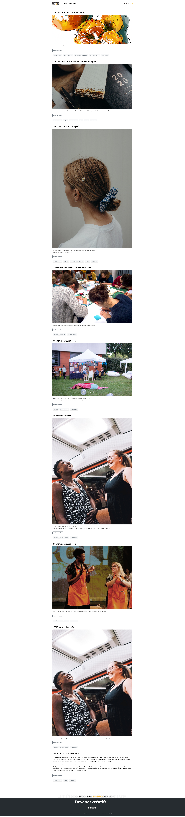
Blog (70, 3)
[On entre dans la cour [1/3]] (92, 577)
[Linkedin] (91, 808)
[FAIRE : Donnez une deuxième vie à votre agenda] (92, 86)
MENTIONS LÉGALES (92, 813)
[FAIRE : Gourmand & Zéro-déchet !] (92, 29)
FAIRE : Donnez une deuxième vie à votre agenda (75, 61)
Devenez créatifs (92, 802)
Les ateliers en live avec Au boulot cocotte (71, 267)
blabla (65, 780)
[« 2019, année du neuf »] (92, 682)
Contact (74, 3)
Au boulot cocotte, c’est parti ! (66, 753)
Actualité (56, 334)
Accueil (66, 3)
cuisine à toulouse (68, 55)
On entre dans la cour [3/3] (64, 340)
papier (65, 120)
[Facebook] (88, 808)
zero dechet (105, 55)
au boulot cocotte (57, 55)
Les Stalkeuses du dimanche (81, 55)
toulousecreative (73, 120)
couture (66, 261)
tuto (81, 120)
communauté (72, 780)
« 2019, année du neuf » (63, 627)
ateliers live (62, 334)
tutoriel (86, 120)
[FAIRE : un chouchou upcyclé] (92, 188)
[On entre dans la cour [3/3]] (92, 369)
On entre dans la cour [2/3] (64, 415)
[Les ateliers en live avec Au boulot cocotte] (92, 296)
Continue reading (57, 50)
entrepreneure (74, 409)
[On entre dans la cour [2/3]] (92, 471)
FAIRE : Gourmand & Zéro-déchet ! (68, 12)
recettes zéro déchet (94, 55)
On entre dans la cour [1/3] (64, 543)
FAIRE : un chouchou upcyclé (65, 126)
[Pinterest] (95, 808)
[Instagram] (93, 808)
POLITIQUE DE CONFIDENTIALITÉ (103, 813)
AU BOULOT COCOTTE (110, 796)
